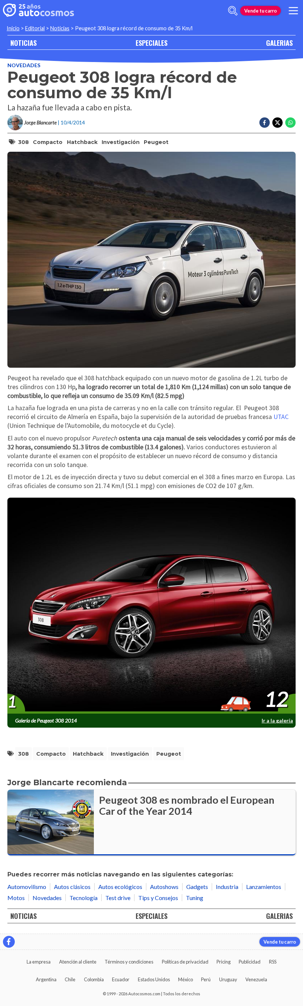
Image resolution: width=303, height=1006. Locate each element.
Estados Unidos (154, 979)
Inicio (13, 28)
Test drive (117, 897)
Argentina (46, 979)
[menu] (293, 10)
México (185, 979)
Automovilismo (26, 886)
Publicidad (250, 962)
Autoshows (164, 886)
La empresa (39, 962)
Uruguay (228, 979)
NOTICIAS (23, 43)
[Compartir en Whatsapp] (290, 122)
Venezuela (256, 979)
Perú (206, 979)
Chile (70, 979)
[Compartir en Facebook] (264, 122)
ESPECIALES (151, 43)
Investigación (121, 142)
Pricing (224, 962)
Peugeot (156, 142)
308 (23, 142)
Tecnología (83, 897)
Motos (16, 897)
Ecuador (120, 979)
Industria (227, 886)
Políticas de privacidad (185, 962)
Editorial (35, 28)
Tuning (194, 897)
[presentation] (151, 606)
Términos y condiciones (129, 962)
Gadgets (197, 886)
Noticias (59, 28)
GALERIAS (279, 43)
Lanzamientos (263, 886)
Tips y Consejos (158, 897)
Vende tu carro (260, 11)
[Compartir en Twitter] (277, 122)
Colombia (94, 979)
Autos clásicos (72, 886)
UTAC (281, 417)
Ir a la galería (277, 720)
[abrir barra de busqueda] (232, 10)
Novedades (23, 65)
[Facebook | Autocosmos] (9, 942)
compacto (47, 142)
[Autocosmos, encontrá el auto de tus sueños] (38, 10)
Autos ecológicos (120, 886)
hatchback (82, 142)
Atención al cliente (77, 962)
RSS (272, 962)
